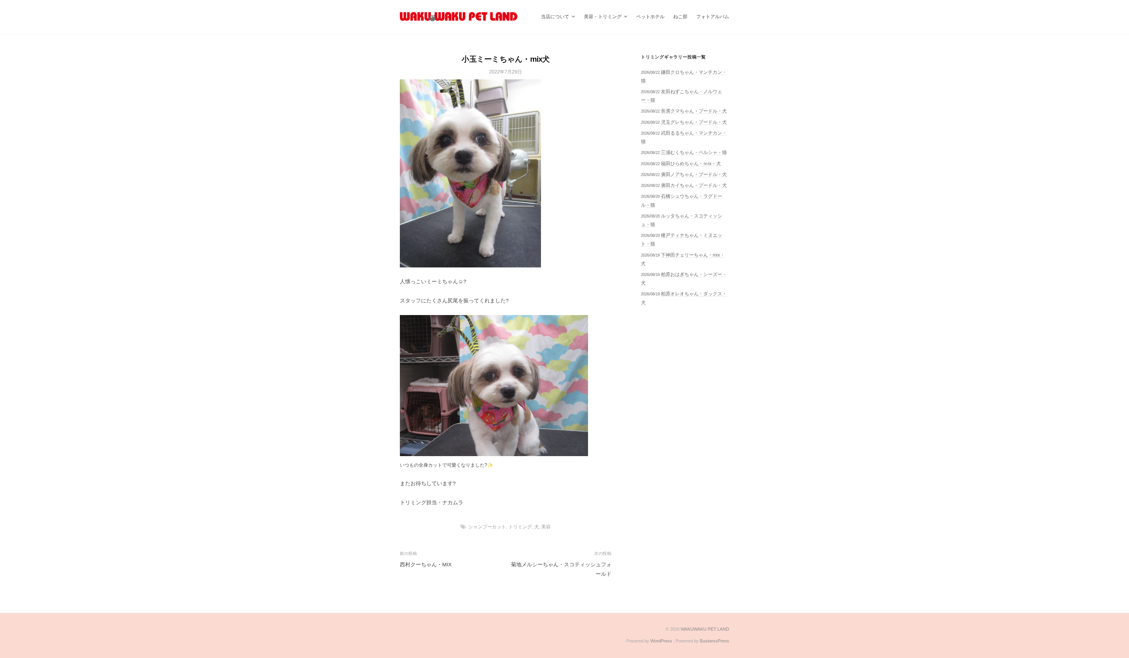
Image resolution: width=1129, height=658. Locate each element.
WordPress (661, 640)
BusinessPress (714, 640)
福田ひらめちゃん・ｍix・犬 (691, 163)
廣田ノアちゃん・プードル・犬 (694, 174)
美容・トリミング (603, 16)
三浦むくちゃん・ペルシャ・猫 (694, 152)
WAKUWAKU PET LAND (705, 629)
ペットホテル (650, 16)
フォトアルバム (712, 16)
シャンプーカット (487, 526)
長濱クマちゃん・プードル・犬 (694, 110)
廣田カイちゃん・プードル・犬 (694, 185)
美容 (546, 526)
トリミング (520, 526)
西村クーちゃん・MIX (426, 564)
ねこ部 (680, 16)
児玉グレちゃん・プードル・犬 (694, 122)
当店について (555, 16)
